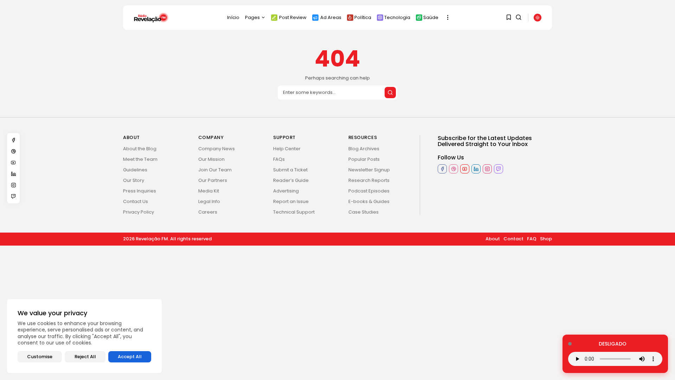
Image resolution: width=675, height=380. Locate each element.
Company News (216, 148)
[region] (84, 336)
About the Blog (139, 148)
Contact (513, 238)
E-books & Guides (369, 201)
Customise (39, 356)
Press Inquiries (139, 191)
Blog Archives (363, 148)
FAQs (279, 159)
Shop (546, 238)
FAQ (531, 238)
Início (233, 17)
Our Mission (211, 159)
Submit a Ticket (290, 169)
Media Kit (208, 191)
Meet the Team (140, 159)
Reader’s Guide (291, 180)
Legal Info (209, 201)
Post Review (293, 17)
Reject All (85, 356)
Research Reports (369, 180)
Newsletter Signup (369, 169)
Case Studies (363, 212)
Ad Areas (330, 17)
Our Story (133, 180)
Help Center (287, 148)
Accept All (130, 356)
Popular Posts (364, 159)
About (493, 238)
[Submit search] (390, 92)
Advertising (286, 191)
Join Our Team (215, 169)
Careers (207, 212)
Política (362, 17)
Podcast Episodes (369, 191)
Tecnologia (397, 17)
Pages (252, 17)
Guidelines (135, 169)
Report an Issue (291, 201)
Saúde (430, 17)
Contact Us (135, 201)
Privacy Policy (138, 212)
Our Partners (212, 180)
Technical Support (294, 212)
